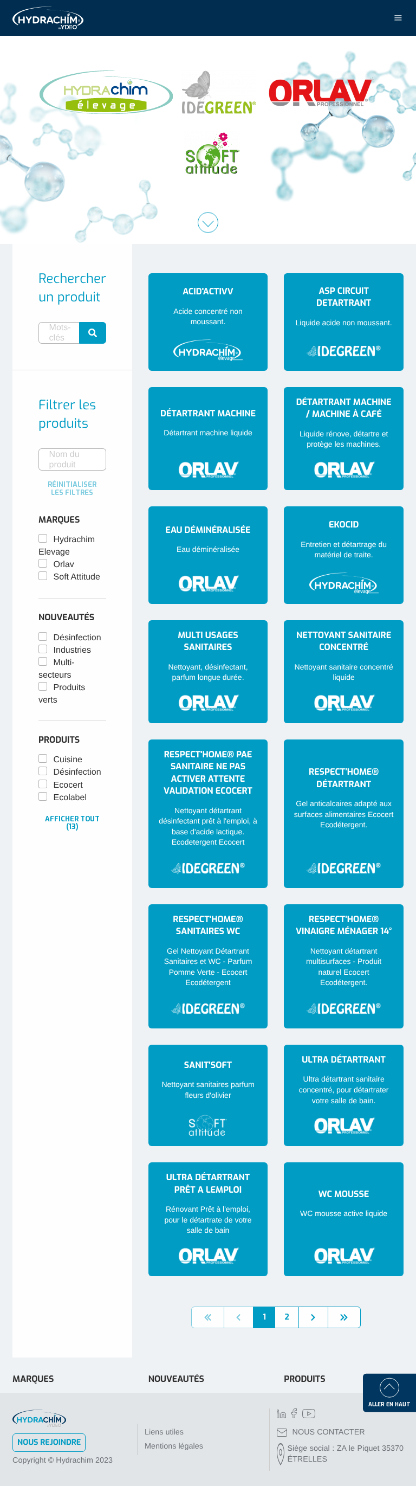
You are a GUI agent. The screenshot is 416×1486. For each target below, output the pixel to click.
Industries (72, 650)
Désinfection (77, 637)
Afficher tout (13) (72, 823)
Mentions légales (174, 1446)
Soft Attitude (77, 577)
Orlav (64, 564)
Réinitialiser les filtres (72, 488)
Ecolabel (70, 797)
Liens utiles (164, 1432)
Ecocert (68, 785)
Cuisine (68, 759)
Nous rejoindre (49, 1442)
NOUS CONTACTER (328, 1432)
